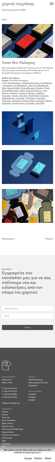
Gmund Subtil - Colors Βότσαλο (21, 88)
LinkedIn (32, 400)
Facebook (32, 394)
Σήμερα (5, 412)
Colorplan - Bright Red (28, 95)
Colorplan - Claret (10, 95)
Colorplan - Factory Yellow (23, 101)
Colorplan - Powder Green (13, 103)
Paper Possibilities (9, 420)
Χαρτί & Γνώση (7, 426)
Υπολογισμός (7, 438)
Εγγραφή (27, 327)
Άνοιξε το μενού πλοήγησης (52, 4)
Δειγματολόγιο (7, 432)
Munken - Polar (42, 88)
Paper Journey (7, 423)
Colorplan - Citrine (17, 93)
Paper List (5, 417)
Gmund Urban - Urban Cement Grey (24, 83)
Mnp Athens (14, 78)
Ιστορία (5, 414)
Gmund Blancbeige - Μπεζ (13, 90)
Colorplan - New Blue (35, 103)
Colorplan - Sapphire (35, 93)
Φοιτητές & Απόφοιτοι (10, 435)
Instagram (32, 397)
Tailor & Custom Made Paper (13, 429)
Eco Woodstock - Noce (23, 85)
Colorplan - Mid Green (25, 98)
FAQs (4, 441)
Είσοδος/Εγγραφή (36, 380)
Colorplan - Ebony (44, 101)
